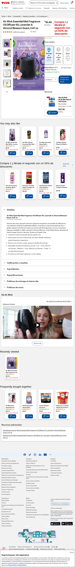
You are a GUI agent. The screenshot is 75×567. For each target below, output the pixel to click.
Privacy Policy (12, 565)
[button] (66, 67)
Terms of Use (22, 565)
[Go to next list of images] (7, 91)
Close (72, 552)
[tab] (7, 43)
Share (34, 31)
